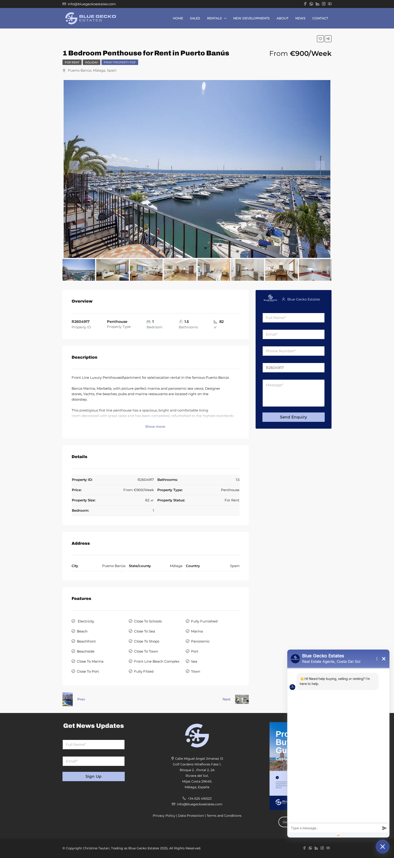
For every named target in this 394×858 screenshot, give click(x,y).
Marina (197, 631)
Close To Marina (90, 661)
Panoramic (200, 641)
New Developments (251, 18)
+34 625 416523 (200, 798)
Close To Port (88, 671)
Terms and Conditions (224, 816)
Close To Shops (146, 641)
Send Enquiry (293, 417)
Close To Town (146, 651)
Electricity (85, 621)
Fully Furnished (204, 621)
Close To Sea (144, 631)
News (300, 18)
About (282, 18)
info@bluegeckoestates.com (199, 804)
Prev (81, 699)
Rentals (214, 18)
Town (195, 671)
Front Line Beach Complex (156, 661)
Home (178, 18)
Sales (195, 18)
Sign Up (93, 776)
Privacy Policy (164, 816)
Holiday (91, 62)
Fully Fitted (143, 671)
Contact (320, 18)
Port (194, 651)
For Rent (72, 62)
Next (227, 699)
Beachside (85, 651)
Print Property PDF (120, 62)
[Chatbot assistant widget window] (338, 743)
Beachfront (86, 641)
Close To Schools (148, 621)
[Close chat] (382, 846)
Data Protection (191, 816)
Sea (194, 661)
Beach (82, 631)
